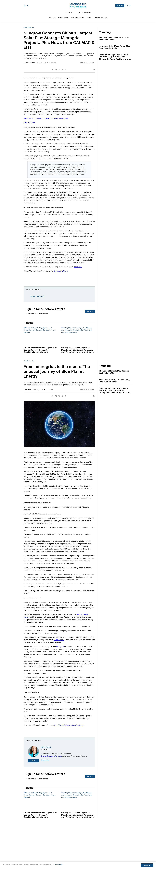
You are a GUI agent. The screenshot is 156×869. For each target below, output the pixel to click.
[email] (66, 69)
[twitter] (59, 69)
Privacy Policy (59, 864)
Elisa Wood (28, 389)
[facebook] (53, 69)
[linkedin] (56, 69)
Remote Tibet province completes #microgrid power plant (46, 118)
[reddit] (62, 69)
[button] (25, 5)
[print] (94, 69)
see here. (78, 267)
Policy (89, 17)
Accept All (147, 865)
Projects (51, 17)
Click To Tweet (29, 123)
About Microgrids (101, 17)
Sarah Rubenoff (29, 63)
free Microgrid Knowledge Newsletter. (69, 725)
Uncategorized (29, 27)
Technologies (63, 17)
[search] (28, 5)
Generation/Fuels (77, 17)
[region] (78, 865)
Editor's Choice (29, 361)
